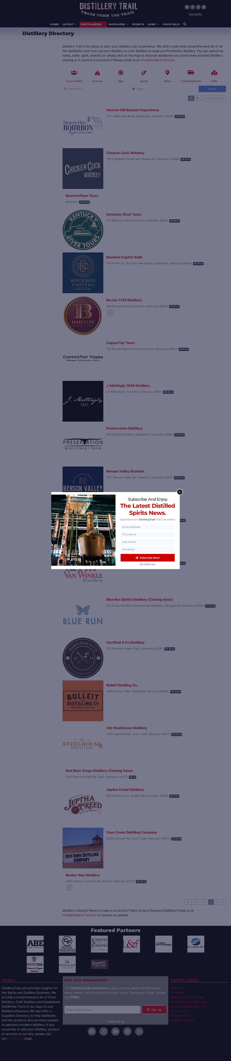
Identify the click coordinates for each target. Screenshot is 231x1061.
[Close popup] (179, 492)
